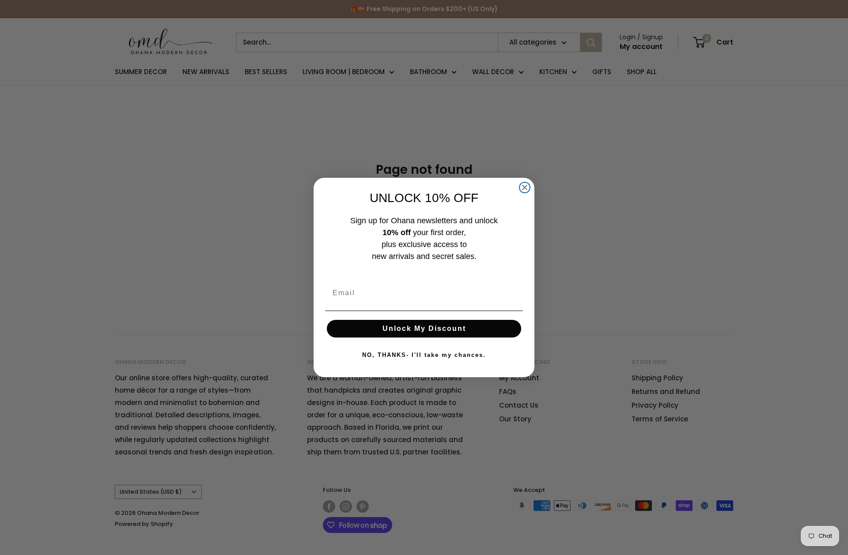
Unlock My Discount (424, 328)
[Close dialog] (524, 187)
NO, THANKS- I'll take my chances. (424, 355)
